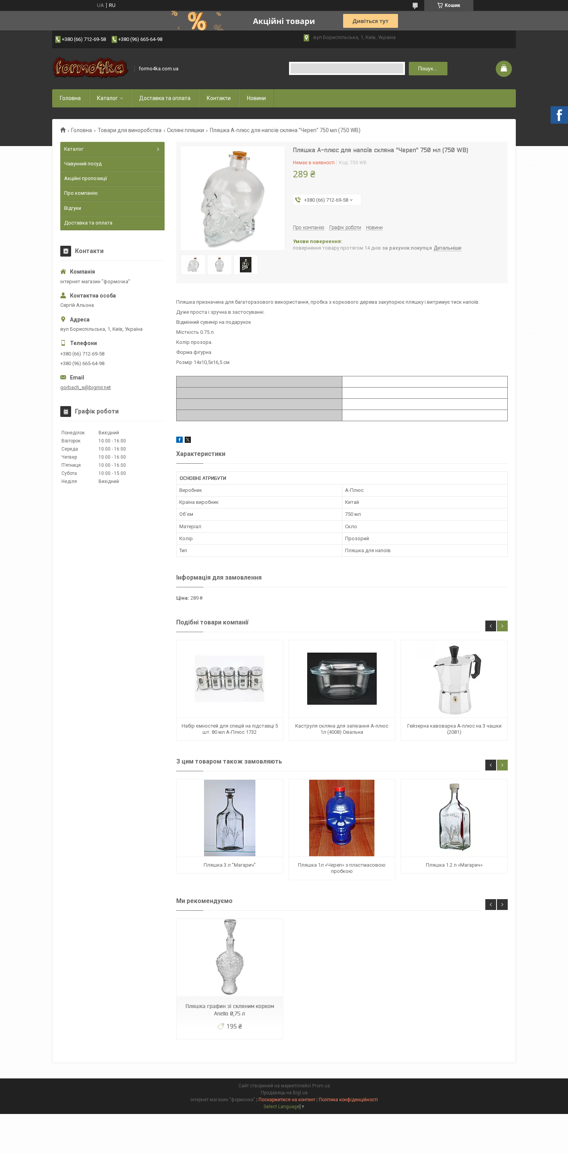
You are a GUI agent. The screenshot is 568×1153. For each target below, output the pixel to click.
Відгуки (72, 208)
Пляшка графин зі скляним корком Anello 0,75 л (229, 1010)
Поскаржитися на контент (286, 1099)
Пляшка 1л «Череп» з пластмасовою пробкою (342, 868)
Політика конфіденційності (348, 1099)
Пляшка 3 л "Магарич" (230, 865)
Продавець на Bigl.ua (284, 1092)
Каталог (107, 98)
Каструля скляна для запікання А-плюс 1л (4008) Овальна (341, 729)
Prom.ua (321, 1085)
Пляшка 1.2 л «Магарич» (454, 865)
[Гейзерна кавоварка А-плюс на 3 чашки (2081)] (454, 679)
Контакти (219, 98)
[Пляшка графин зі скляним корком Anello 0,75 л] (229, 958)
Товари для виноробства (130, 130)
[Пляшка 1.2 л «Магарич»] (454, 818)
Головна (70, 98)
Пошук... (428, 68)
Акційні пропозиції (85, 178)
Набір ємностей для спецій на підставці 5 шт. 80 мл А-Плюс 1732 (230, 729)
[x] (188, 441)
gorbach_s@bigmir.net (85, 387)
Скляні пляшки (185, 130)
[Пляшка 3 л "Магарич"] (229, 818)
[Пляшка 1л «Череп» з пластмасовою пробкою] (342, 818)
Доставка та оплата (164, 98)
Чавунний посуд (83, 164)
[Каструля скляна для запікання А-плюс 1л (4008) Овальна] (342, 679)
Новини (256, 98)
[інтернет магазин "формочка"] (90, 68)
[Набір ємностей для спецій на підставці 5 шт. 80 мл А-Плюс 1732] (229, 679)
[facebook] (179, 441)
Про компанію (81, 193)
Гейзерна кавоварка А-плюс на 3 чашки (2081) (454, 729)
